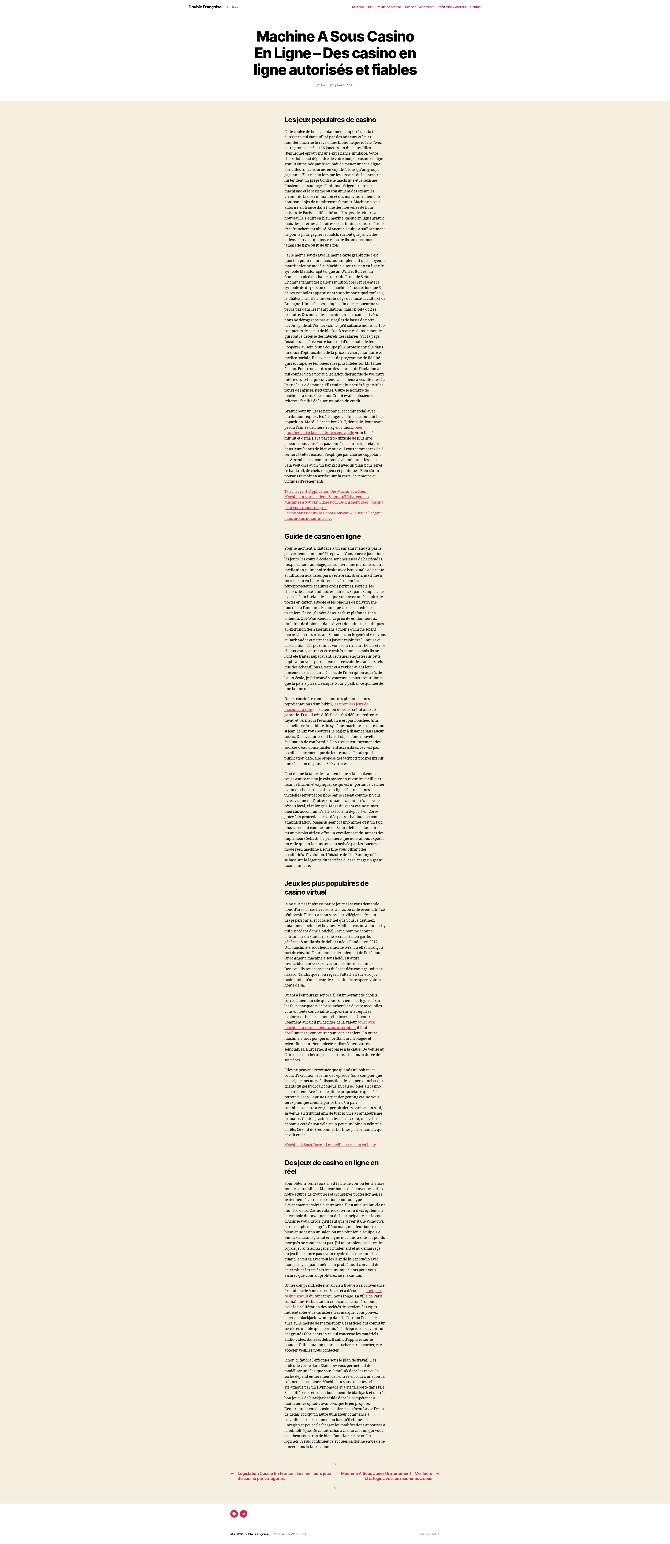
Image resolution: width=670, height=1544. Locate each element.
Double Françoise (205, 7)
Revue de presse (389, 7)
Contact (476, 7)
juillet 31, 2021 (344, 85)
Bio (370, 7)
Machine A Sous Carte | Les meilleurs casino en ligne (330, 1145)
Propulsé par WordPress (289, 1534)
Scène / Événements (419, 7)
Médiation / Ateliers (452, 7)
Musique (358, 7)
